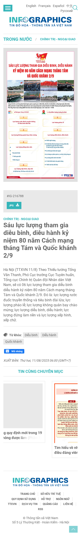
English (31, 6)
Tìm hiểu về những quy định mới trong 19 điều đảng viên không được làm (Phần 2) (40, 450)
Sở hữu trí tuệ (50, 493)
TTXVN (12, 504)
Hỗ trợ (46, 499)
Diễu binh (31, 335)
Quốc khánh (13, 341)
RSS (40, 509)
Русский (67, 11)
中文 (69, 6)
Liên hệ (68, 504)
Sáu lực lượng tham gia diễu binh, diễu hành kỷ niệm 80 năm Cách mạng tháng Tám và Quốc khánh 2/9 (40, 240)
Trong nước (17, 39)
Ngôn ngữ (63, 499)
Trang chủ (27, 493)
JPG (11, 205)
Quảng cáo (50, 504)
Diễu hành (49, 335)
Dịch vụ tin (29, 504)
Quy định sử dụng (23, 499)
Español (58, 6)
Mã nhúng (16, 351)
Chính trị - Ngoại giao (58, 39)
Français (44, 6)
